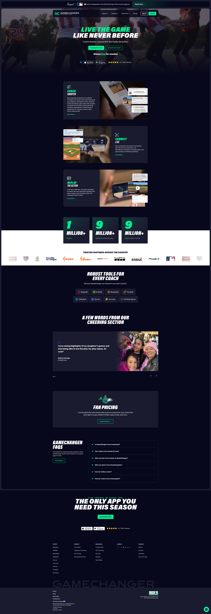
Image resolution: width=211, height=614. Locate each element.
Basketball (56, 553)
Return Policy (56, 596)
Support (98, 557)
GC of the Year (142, 557)
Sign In (144, 13)
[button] (105, 13)
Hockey (55, 566)
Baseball (55, 547)
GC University (100, 550)
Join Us (152, 13)
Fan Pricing (77, 553)
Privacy (54, 591)
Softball (55, 550)
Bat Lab (98, 553)
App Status (99, 560)
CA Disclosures (56, 598)
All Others (56, 573)
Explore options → (105, 421)
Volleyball (56, 557)
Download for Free (96, 48)
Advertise (141, 553)
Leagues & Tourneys (80, 550)
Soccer (55, 560)
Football (55, 570)
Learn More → (71, 114)
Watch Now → (140, 4)
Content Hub (99, 547)
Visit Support (59, 461)
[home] (67, 13)
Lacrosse (55, 563)
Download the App (80, 557)
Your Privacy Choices (58, 601)
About (140, 547)
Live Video (77, 547)
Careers (140, 550)
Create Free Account (114, 48)
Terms (54, 593)
